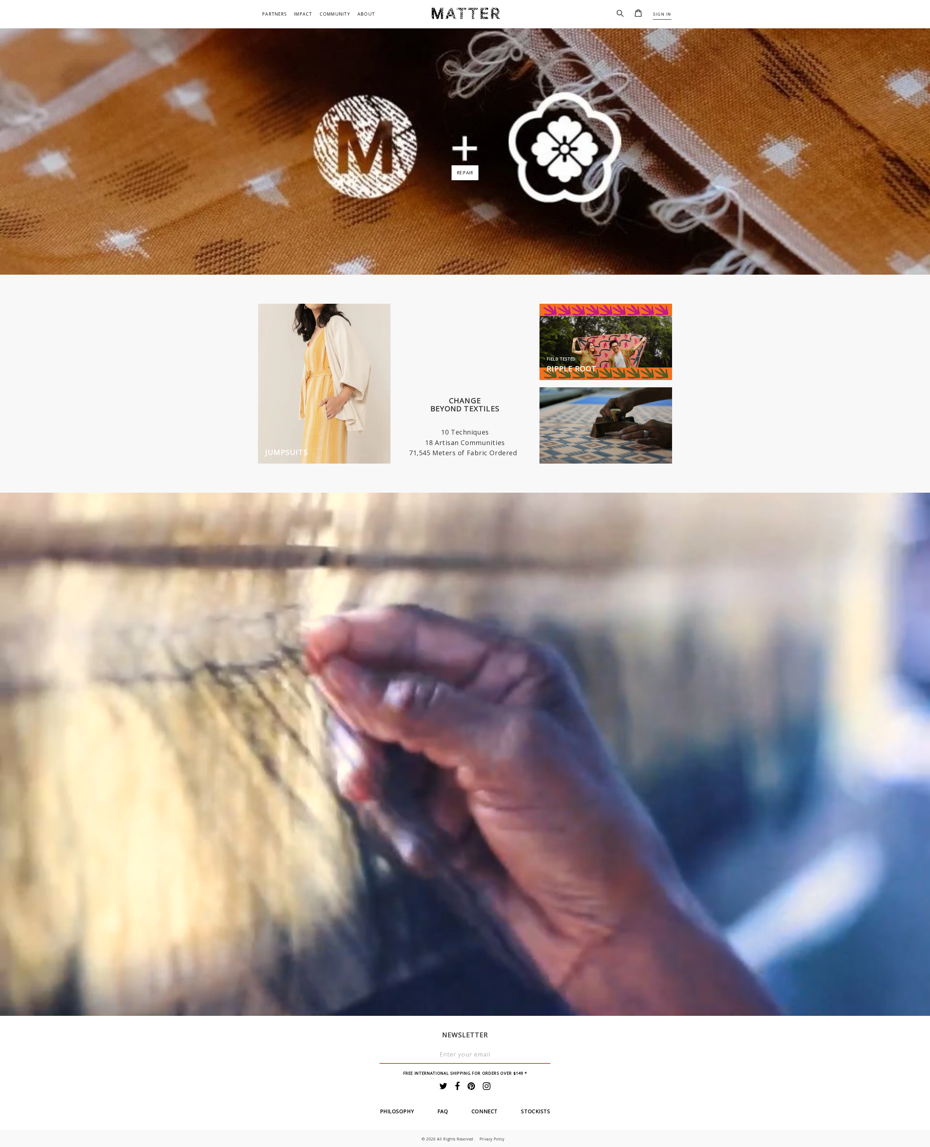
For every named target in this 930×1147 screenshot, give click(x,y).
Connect (485, 1111)
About (366, 14)
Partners (274, 14)
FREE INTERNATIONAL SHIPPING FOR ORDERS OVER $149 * (465, 1073)
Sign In (662, 14)
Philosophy (397, 1111)
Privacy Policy (492, 1139)
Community (335, 14)
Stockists (535, 1111)
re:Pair (465, 173)
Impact (303, 14)
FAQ (442, 1111)
